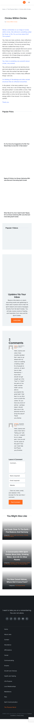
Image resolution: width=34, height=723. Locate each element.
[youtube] (23, 618)
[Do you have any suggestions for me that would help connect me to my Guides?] (17, 117)
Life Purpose (14, 564)
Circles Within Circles (11, 21)
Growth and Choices (21, 562)
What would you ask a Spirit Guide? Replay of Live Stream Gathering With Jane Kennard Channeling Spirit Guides (17, 214)
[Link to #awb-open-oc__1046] (24, 2)
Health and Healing (18, 535)
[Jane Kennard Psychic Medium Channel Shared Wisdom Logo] (9, 1)
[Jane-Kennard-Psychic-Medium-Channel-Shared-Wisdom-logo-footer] (17, 602)
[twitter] (15, 618)
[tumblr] (26, 618)
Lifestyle (26, 535)
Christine (16, 423)
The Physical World (9, 536)
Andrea (16, 345)
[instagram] (19, 618)
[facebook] (7, 618)
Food (11, 535)
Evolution (12, 562)
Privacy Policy (20, 715)
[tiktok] (11, 618)
